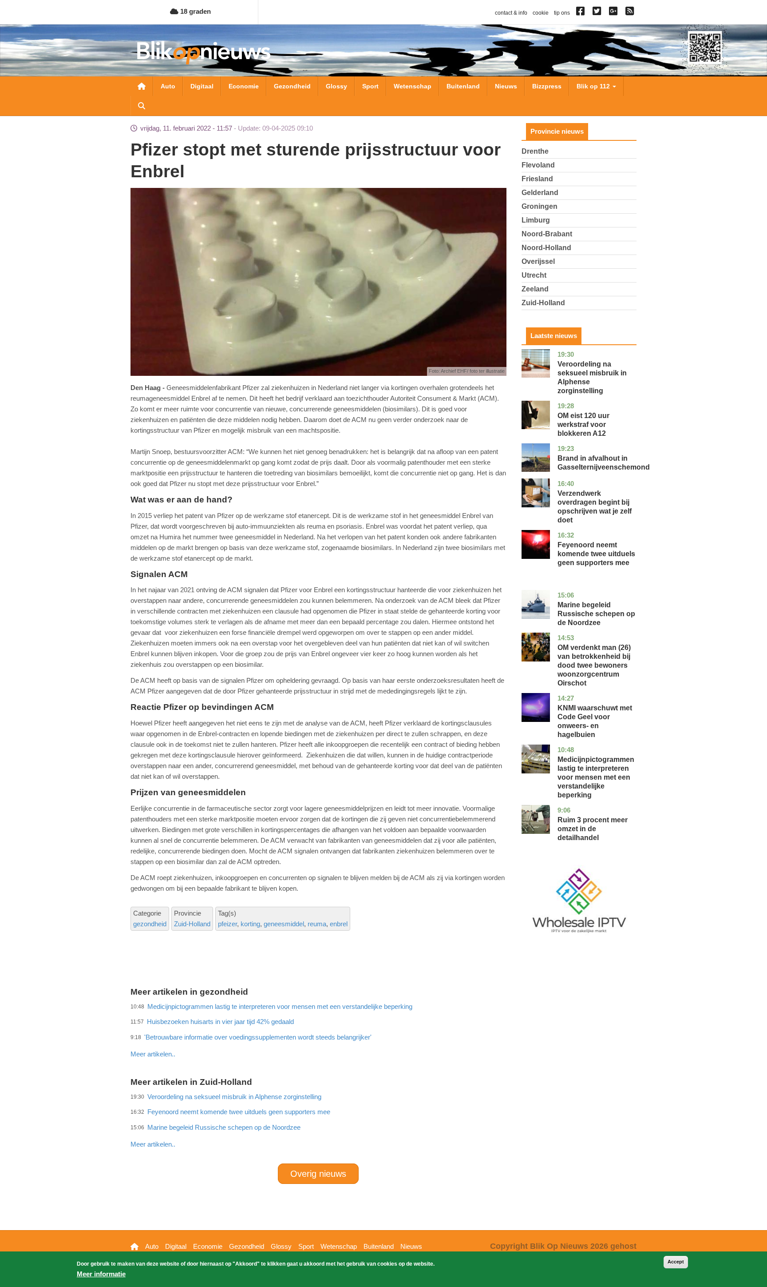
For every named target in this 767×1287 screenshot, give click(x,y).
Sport (370, 86)
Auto (168, 86)
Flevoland (538, 165)
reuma (317, 924)
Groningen (539, 206)
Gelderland (540, 192)
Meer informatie (101, 1274)
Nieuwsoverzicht (141, 86)
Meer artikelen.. (152, 1054)
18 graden (194, 11)
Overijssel (538, 261)
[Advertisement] (318, 1035)
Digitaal (201, 86)
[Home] (203, 52)
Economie (244, 86)
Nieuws (506, 86)
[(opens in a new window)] (581, 13)
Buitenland (463, 86)
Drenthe (535, 151)
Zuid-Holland (192, 924)
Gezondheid (292, 86)
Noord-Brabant (547, 234)
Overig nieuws (318, 1174)
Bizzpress (546, 86)
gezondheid (149, 924)
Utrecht (534, 275)
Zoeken (141, 106)
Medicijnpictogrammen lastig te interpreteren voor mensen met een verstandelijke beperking (595, 777)
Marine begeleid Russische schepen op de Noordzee (223, 1127)
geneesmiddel (284, 924)
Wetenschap (412, 86)
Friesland (537, 179)
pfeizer (227, 924)
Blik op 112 (594, 86)
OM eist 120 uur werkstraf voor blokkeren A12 (583, 424)
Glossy (336, 86)
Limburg (536, 220)
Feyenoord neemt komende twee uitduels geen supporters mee (596, 553)
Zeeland (535, 289)
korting (250, 924)
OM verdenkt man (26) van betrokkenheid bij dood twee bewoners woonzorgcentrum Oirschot (594, 665)
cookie (541, 13)
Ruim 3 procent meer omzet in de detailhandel (592, 828)
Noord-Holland (546, 247)
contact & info (511, 13)
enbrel (339, 924)
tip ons (562, 13)
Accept (676, 1261)
